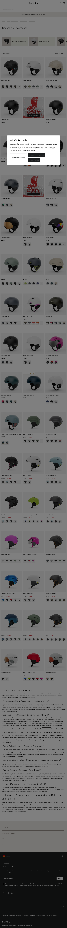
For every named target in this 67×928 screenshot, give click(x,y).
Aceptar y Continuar (34, 160)
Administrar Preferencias (18, 157)
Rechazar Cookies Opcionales (36, 155)
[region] (33, 150)
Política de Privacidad (31, 150)
